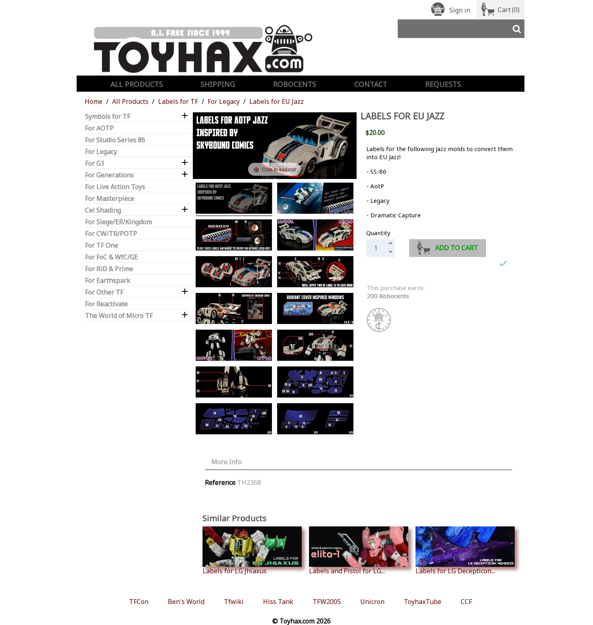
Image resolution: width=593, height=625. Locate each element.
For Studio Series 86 (115, 140)
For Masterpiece (109, 198)
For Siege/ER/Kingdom (118, 222)
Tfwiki (234, 601)
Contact (370, 84)
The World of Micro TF (119, 315)
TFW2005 (327, 601)
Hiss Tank (278, 601)
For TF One (101, 245)
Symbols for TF (107, 116)
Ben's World (186, 601)
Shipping (217, 84)
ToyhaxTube (422, 601)
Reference (220, 482)
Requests (443, 84)
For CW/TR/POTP (111, 233)
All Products (137, 84)
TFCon (138, 601)
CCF (466, 601)
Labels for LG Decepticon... (455, 570)
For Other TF (104, 292)
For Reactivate (106, 304)
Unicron (372, 601)
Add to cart (456, 247)
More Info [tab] (226, 461)
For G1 (94, 163)
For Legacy (101, 151)
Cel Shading (103, 210)
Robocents (294, 84)
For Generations (109, 175)
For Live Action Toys (115, 187)
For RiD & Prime (109, 269)
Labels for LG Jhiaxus (235, 570)
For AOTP (99, 128)
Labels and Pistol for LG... (347, 570)
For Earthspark (107, 280)
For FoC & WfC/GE (111, 257)
